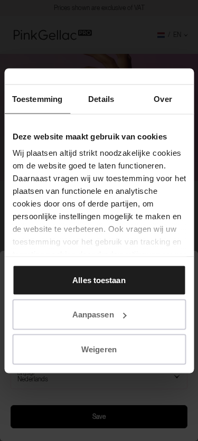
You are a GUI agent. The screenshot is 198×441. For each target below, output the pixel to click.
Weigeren (99, 348)
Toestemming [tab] (37, 98)
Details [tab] (101, 98)
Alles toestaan (98, 279)
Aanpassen (93, 314)
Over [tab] (163, 98)
